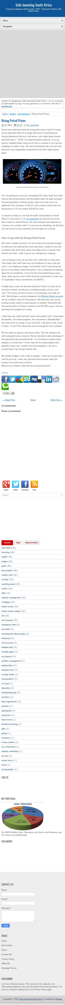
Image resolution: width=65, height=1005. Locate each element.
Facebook (25, 490)
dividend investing (10, 724)
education (6, 688)
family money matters (11, 611)
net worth (6, 629)
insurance (6, 738)
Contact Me (7, 954)
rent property (7, 620)
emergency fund (9, 625)
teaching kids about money (14, 634)
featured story (8, 670)
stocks (5, 588)
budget (13, 114)
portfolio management (11, 661)
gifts (4, 729)
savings (5, 579)
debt (4, 593)
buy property (7, 570)
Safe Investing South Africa (34, 4)
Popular (7, 543)
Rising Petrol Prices (14, 120)
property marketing (10, 751)
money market (8, 742)
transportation (23, 114)
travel (4, 765)
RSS (34, 490)
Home (5, 114)
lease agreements (10, 701)
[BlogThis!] (7, 393)
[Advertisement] (32, 64)
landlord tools (8, 647)
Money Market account (52, 296)
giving (4, 733)
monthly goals (8, 652)
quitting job (7, 711)
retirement (6, 638)
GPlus (6, 490)
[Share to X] (10, 393)
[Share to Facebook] (13, 393)
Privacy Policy (8, 959)
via (7, 372)
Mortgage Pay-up (9, 968)
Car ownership (32, 219)
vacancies (6, 715)
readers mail (7, 575)
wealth (5, 557)
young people (8, 769)
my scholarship (8, 747)
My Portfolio (7, 945)
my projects (7, 656)
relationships (7, 665)
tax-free (5, 756)
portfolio (5, 706)
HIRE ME (6, 963)
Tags (18, 543)
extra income (7, 643)
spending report (9, 584)
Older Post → (57, 400)
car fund (5, 683)
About (4, 950)
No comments (33, 125)
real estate (6, 548)
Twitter (15, 490)
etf (3, 616)
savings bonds (8, 674)
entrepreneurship (9, 692)
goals (4, 566)
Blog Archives (32, 543)
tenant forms (7, 760)
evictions (6, 697)
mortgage (6, 602)
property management (11, 597)
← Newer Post (8, 400)
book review (7, 720)
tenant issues (8, 606)
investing (6, 552)
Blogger (58, 999)
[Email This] (4, 393)
